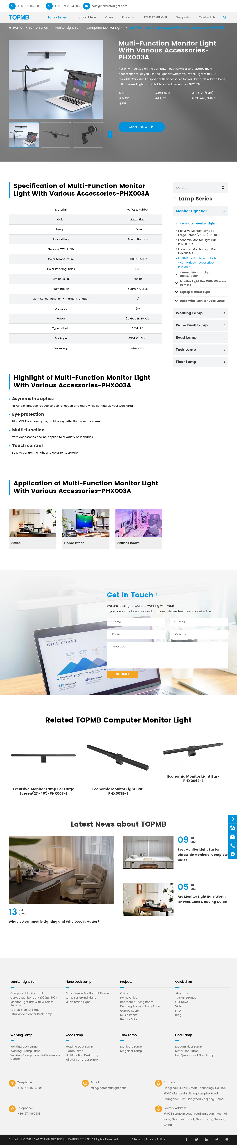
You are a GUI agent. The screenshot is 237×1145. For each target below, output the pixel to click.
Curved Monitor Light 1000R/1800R (195, 274)
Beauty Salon (129, 1019)
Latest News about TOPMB (118, 824)
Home (17, 27)
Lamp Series (57, 17)
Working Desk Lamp (24, 1046)
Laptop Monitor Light (195, 292)
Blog (178, 1015)
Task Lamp (186, 350)
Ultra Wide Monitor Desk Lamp (202, 301)
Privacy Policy (155, 1139)
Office (16, 543)
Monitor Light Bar (67, 27)
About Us (181, 993)
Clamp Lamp (74, 1051)
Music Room (128, 1015)
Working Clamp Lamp (25, 1051)
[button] (110, 134)
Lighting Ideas (85, 17)
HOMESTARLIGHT (155, 17)
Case (109, 17)
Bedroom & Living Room (136, 1002)
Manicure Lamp (131, 1046)
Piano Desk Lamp (192, 325)
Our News (181, 1002)
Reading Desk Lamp (79, 1046)
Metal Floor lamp (187, 1051)
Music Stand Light (77, 1002)
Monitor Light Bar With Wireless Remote (203, 283)
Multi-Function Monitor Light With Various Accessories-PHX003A (177, 27)
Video (179, 1006)
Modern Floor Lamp (188, 1046)
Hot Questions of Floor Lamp (194, 1055)
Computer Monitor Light (104, 27)
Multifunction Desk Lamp (82, 1055)
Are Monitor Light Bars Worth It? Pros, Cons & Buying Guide (202, 899)
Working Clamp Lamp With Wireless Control (35, 1057)
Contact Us (207, 17)
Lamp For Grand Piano (80, 997)
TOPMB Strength (186, 997)
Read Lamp (186, 337)
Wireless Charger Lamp (81, 1059)
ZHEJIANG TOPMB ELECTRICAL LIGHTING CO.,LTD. (58, 1139)
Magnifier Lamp (131, 1051)
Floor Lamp (186, 362)
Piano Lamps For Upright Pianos (87, 993)
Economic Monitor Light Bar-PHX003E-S (198, 242)
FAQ (178, 1010)
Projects (128, 17)
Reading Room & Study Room (140, 1006)
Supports (183, 17)
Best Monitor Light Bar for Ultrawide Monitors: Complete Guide (203, 855)
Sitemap (137, 1139)
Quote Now (141, 126)
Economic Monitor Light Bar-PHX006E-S (198, 251)
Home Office (74, 543)
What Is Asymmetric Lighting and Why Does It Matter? (54, 921)
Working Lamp (189, 313)
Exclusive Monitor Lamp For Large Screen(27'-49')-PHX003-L (200, 233)
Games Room (128, 543)
